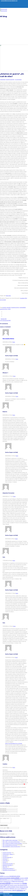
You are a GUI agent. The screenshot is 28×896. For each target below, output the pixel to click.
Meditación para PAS (7, 865)
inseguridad (16, 883)
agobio (1, 876)
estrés (8, 883)
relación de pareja (24, 887)
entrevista (5, 859)
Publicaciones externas (8, 868)
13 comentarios (18, 79)
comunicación (17, 879)
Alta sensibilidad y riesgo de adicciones (11, 846)
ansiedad (9, 307)
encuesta (5, 855)
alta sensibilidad (6, 876)
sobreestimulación (17, 888)
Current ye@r (3, 827)
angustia (4, 307)
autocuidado (15, 878)
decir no (10, 881)
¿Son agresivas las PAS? (5, 320)
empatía (2, 883)
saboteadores (6, 888)
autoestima (22, 878)
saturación (12, 888)
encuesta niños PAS (7, 857)
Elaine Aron (15, 881)
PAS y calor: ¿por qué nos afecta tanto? (11, 841)
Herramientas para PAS (8, 863)
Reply (14, 342)
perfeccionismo (11, 887)
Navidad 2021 (4, 318)
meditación (2, 885)
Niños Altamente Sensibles (22, 885)
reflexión (17, 887)
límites (25, 883)
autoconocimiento (5, 878)
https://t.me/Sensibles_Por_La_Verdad (13, 743)
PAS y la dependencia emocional (10, 845)
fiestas (12, 883)
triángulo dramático (8, 890)
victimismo (20, 890)
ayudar (26, 878)
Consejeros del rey (15, 307)
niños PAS (3, 887)
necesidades (15, 885)
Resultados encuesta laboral (9, 870)
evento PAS (5, 860)
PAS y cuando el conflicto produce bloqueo (12, 843)
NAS (8, 885)
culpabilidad (5, 881)
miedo (9, 309)
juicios (21, 883)
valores (14, 890)
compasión (12, 879)
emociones (21, 881)
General (4, 862)
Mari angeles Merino (8, 338)
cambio (8, 879)
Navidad (11, 885)
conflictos (22, 879)
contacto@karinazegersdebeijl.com (9, 0)
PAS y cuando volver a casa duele (10, 840)
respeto (2, 888)
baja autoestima (3, 879)
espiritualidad (23, 307)
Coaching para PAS (10, 79)
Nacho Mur (8, 295)
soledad (22, 888)
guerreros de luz (3, 309)
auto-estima (17, 876)
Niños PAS (5, 866)
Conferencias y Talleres (8, 854)
